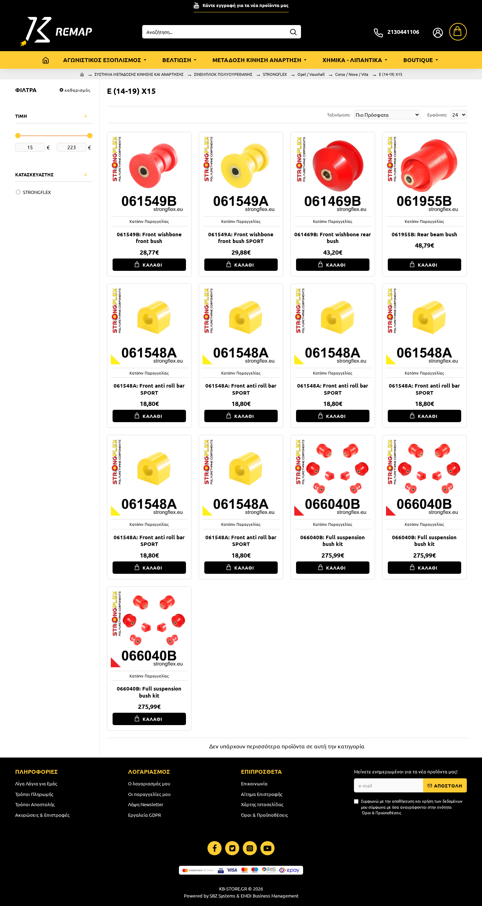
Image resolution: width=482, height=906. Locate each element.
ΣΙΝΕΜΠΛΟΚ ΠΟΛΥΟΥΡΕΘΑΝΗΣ (223, 74)
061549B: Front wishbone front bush (149, 238)
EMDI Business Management (270, 896)
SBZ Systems (222, 896)
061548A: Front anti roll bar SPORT (149, 389)
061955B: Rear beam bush (424, 234)
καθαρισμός (77, 90)
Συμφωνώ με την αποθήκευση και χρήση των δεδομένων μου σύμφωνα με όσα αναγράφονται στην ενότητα (412, 806)
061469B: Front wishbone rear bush (332, 238)
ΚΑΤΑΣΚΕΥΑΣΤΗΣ (34, 174)
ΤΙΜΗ (21, 116)
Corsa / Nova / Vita (351, 74)
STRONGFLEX (275, 74)
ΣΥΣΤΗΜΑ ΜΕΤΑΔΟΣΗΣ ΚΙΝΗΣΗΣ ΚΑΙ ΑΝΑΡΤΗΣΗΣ (139, 74)
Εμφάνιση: (437, 114)
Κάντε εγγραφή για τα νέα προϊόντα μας (246, 5)
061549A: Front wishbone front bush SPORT (240, 238)
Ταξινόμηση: (338, 114)
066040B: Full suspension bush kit (332, 541)
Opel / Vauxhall (311, 74)
